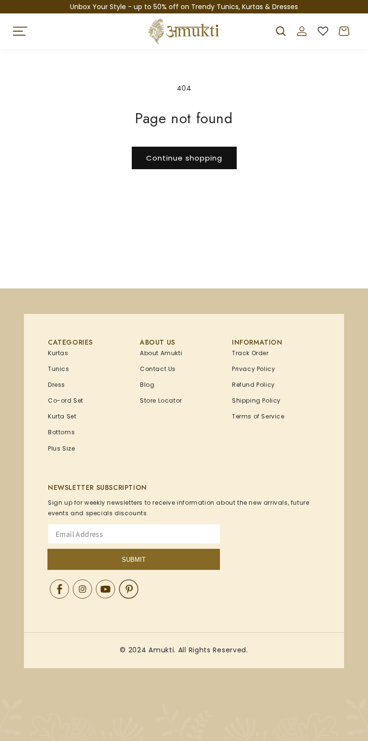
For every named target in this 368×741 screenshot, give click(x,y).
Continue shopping (184, 158)
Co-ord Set (65, 400)
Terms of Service (258, 416)
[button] (20, 31)
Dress (56, 385)
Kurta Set (62, 416)
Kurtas (58, 353)
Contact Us (158, 369)
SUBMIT (134, 559)
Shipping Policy (256, 400)
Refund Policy (253, 385)
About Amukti (161, 353)
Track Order (250, 353)
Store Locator (161, 400)
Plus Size (61, 448)
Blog (147, 385)
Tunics (58, 369)
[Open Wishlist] (323, 31)
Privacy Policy (253, 369)
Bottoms (61, 432)
